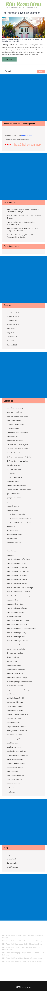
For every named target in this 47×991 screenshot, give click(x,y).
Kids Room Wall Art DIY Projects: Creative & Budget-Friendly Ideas (22, 230)
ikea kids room (12, 526)
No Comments (21, 45)
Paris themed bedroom (15, 706)
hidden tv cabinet (13, 506)
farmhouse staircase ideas (16, 485)
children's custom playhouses (17, 432)
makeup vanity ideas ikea (16, 669)
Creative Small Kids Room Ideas (18, 449)
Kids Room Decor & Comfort (17, 567)
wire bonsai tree (12, 792)
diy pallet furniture (13, 465)
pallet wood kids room (15, 702)
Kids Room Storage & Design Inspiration (21, 628)
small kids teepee (13, 743)
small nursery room (14, 747)
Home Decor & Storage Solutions (19, 518)
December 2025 (13, 312)
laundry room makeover (15, 645)
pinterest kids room (14, 718)
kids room (10, 555)
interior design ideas (14, 534)
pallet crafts (11, 694)
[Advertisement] (23, 97)
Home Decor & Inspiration (16, 514)
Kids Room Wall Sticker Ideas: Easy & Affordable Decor (22, 958)
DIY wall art (11, 473)
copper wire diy (12, 436)
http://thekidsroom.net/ (27, 144)
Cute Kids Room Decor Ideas (17, 453)
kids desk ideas (12, 547)
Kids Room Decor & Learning (17, 575)
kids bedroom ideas (14, 543)
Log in (9, 855)
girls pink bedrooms (14, 498)
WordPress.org (12, 867)
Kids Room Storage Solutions (17, 641)
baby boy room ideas (14, 412)
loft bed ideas (12, 661)
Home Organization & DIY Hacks (18, 522)
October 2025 (12, 320)
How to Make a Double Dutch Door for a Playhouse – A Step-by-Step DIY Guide (22, 40)
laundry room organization (16, 649)
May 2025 (10, 333)
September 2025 (13, 324)
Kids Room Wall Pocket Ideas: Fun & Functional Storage (24, 217)
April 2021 (10, 341)
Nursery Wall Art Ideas (15, 686)
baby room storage (14, 420)
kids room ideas (12, 600)
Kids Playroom (12, 551)
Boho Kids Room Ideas (15, 424)
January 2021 (12, 345)
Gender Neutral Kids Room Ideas (19, 490)
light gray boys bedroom (15, 653)
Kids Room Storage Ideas (16, 637)
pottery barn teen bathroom (17, 731)
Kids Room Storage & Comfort (18, 620)
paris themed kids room (15, 710)
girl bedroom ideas (13, 494)
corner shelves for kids (15, 440)
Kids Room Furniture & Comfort (18, 592)
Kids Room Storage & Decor (17, 624)
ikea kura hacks (12, 530)
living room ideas (13, 657)
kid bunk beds (12, 539)
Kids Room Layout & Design (17, 608)
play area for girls (13, 722)
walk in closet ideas (14, 788)
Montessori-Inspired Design (17, 677)
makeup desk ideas (14, 665)
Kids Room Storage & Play (16, 633)
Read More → (9, 59)
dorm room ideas (13, 481)
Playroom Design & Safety (16, 726)
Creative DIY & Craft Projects (17, 445)
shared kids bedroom (14, 735)
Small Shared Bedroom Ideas (17, 755)
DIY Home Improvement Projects (19, 457)
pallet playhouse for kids (15, 698)
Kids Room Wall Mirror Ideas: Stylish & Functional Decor (21, 223)
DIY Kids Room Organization (17, 461)
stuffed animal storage (15, 767)
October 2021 (12, 337)
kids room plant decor (15, 616)
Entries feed (11, 859)
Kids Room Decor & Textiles (17, 583)
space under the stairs (15, 759)
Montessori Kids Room (15, 673)
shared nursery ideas (14, 739)
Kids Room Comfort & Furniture (18, 559)
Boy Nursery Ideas (13, 428)
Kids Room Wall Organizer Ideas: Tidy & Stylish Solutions (22, 961)
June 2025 (11, 328)
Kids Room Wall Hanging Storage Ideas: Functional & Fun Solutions (21, 236)
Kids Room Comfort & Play (16, 563)
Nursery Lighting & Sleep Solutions (19, 682)
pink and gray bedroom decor (17, 714)
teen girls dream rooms (15, 776)
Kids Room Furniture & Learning (18, 596)
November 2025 (13, 316)
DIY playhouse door (36, 45)
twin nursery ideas (13, 784)
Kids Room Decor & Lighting (17, 579)
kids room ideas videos (15, 604)
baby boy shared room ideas (17, 416)
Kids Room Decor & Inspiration (18, 571)
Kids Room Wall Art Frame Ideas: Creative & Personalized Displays (23, 210)
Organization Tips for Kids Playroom (20, 690)
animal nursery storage (15, 408)
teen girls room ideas (14, 780)
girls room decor (13, 502)
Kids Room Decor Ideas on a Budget (20, 588)
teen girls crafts (12, 771)
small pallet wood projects (16, 751)
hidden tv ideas (12, 510)
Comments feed (12, 863)
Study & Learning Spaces (16, 763)
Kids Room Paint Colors (15, 612)
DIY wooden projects (14, 477)
